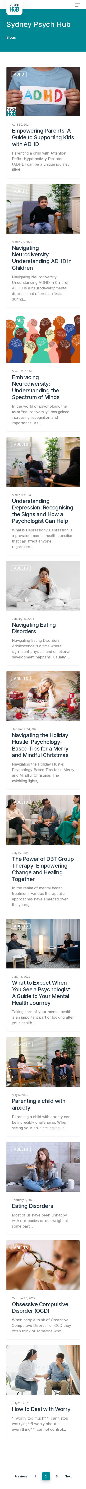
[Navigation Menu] (77, 5)
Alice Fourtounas (27, 1245)
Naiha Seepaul (25, 566)
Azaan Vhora (24, 1350)
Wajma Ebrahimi (26, 72)
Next (68, 1476)
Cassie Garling (25, 1147)
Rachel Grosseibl (27, 442)
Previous (20, 1476)
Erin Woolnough (26, 1042)
